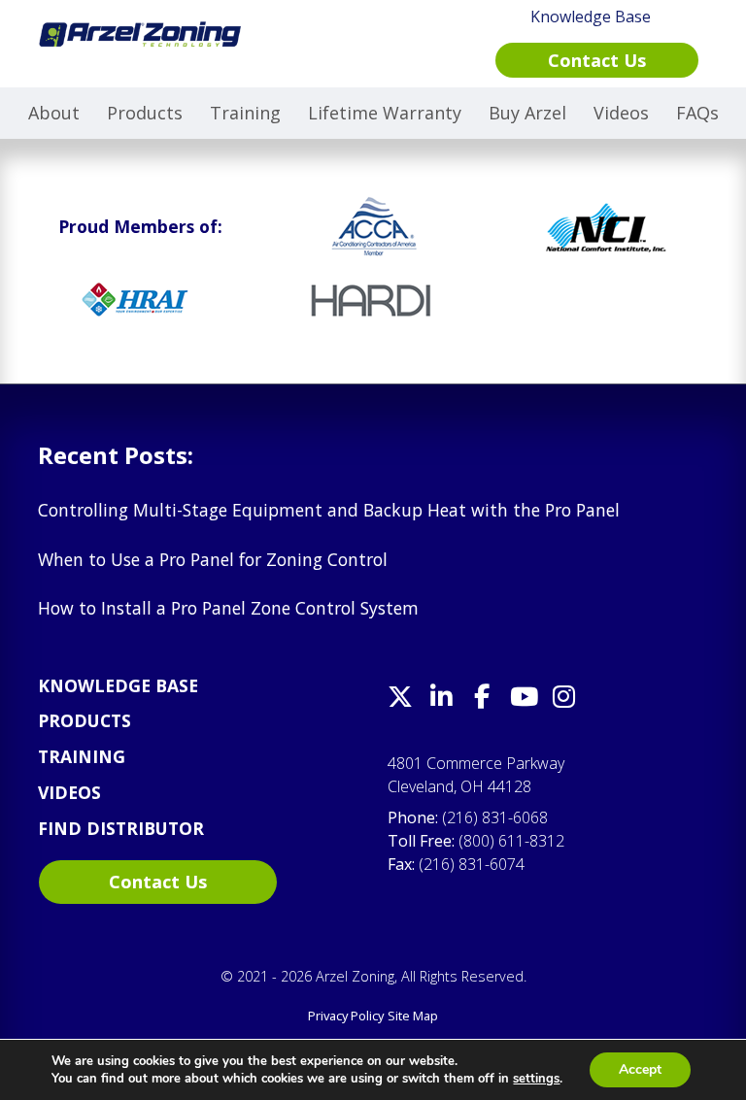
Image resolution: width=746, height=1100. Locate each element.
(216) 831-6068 (495, 817)
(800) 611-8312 (511, 840)
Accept (640, 1069)
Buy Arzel (527, 112)
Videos (621, 112)
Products (145, 112)
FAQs (697, 112)
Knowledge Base (118, 685)
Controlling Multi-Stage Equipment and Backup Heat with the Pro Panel (329, 509)
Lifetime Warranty (384, 112)
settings (536, 1078)
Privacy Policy (346, 1015)
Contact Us (158, 881)
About (54, 112)
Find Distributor (121, 828)
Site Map (413, 1015)
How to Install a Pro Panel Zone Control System (228, 607)
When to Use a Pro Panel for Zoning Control (213, 559)
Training (245, 112)
